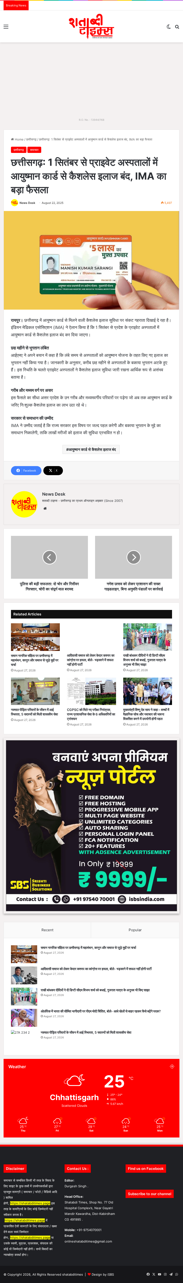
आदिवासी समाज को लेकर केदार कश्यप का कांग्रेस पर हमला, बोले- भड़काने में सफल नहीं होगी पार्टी (90, 659)
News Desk (27, 203)
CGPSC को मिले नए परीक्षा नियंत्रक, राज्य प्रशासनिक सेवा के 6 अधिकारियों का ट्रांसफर (91, 714)
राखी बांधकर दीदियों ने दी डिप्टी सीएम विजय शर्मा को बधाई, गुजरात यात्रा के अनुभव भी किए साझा (144, 659)
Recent (47, 930)
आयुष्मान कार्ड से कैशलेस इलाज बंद (92, 449)
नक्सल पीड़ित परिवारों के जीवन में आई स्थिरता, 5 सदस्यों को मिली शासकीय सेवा (86, 1032)
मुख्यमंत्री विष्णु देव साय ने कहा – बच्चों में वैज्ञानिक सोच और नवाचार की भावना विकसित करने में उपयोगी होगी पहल (146, 714)
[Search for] (177, 28)
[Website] (45, 508)
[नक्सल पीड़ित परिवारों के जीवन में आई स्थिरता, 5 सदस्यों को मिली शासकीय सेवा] (35, 691)
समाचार (34, 150)
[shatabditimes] (91, 26)
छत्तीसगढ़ (31, 139)
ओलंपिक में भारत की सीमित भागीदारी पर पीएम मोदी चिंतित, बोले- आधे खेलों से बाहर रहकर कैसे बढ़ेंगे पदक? (101, 1011)
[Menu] (6, 28)
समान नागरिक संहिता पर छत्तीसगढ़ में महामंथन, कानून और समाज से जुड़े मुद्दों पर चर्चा (34, 660)
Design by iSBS (103, 1274)
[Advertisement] (91, 78)
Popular (135, 930)
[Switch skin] (168, 28)
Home (19, 139)
